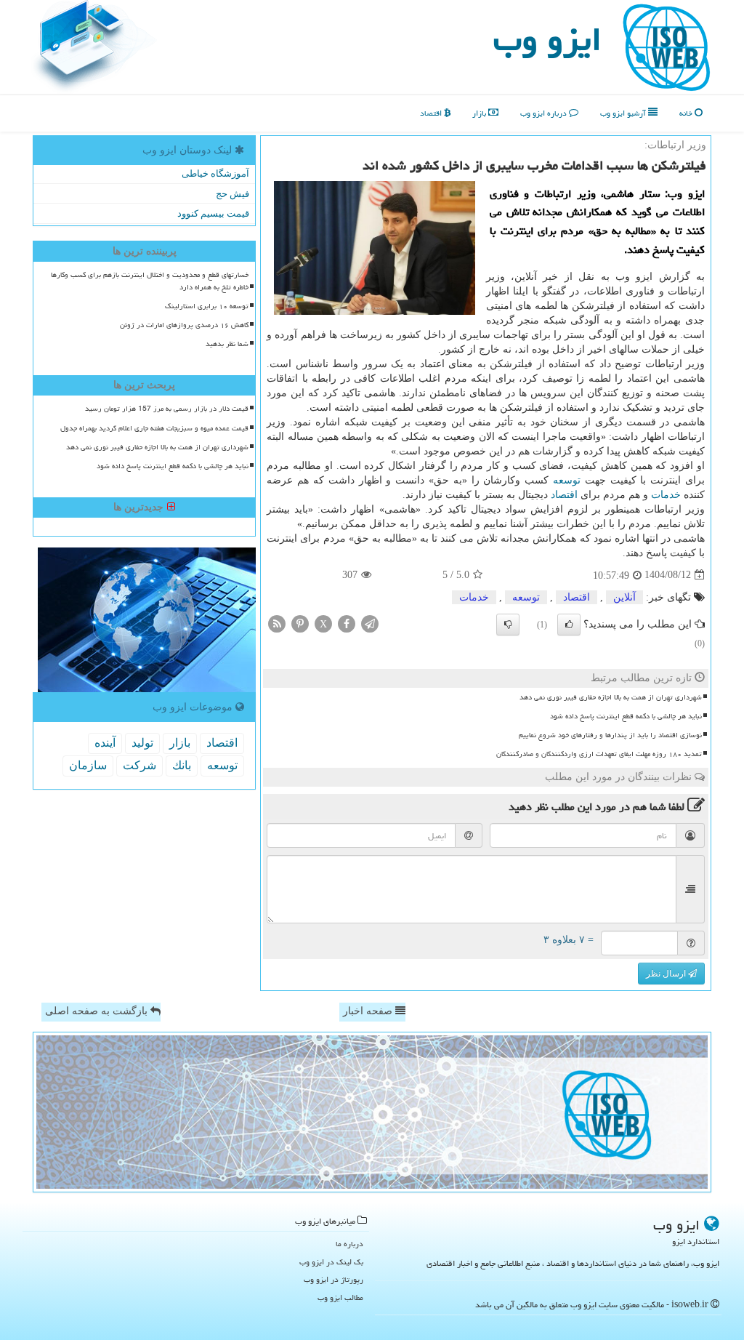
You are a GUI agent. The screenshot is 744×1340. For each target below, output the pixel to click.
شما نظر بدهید (227, 344)
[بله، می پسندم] (569, 624)
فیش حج (232, 193)
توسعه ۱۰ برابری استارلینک (206, 306)
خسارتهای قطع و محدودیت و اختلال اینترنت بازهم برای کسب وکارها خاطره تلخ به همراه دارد (149, 281)
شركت (139, 765)
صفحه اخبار (369, 1011)
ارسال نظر (667, 973)
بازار (480, 113)
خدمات (666, 494)
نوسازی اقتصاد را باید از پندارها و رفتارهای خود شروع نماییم (610, 735)
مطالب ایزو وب (340, 1297)
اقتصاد (432, 113)
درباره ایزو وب (544, 113)
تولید (142, 743)
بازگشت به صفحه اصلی (97, 1011)
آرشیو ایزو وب (624, 113)
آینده (105, 743)
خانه (687, 113)
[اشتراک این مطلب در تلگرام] (370, 622)
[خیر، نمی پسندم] (507, 624)
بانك (181, 765)
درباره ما (349, 1243)
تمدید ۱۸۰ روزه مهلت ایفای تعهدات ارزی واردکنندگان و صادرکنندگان (599, 754)
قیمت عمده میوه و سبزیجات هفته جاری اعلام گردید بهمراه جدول (154, 428)
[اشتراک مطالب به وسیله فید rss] (277, 622)
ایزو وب (547, 39)
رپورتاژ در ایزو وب (333, 1279)
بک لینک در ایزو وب (331, 1261)
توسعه (567, 480)
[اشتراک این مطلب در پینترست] (300, 622)
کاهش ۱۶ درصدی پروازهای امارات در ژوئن (184, 325)
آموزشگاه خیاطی (215, 173)
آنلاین (624, 597)
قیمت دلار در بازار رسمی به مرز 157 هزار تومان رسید (166, 408)
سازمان (88, 765)
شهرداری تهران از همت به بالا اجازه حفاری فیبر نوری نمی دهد (610, 697)
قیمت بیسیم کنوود (213, 213)
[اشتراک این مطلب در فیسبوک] (346, 622)
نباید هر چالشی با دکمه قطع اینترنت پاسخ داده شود (626, 716)
